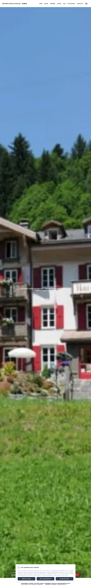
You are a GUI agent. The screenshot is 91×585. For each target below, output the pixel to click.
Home (40, 3)
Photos (59, 3)
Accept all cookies (64, 578)
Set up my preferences (45, 578)
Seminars (52, 3)
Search (76, 574)
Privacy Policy (64, 575)
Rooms (46, 3)
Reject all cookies (26, 578)
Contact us (80, 3)
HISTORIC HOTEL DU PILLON (11, 3)
